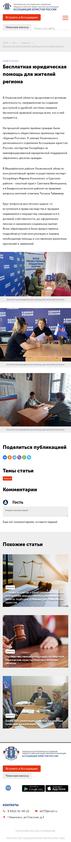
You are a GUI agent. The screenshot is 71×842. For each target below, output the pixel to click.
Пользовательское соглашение (35, 831)
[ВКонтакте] (5, 457)
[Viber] (19, 457)
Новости (7, 478)
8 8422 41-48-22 (18, 811)
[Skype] (29, 457)
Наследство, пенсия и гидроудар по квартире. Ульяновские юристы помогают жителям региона (35, 660)
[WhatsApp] (24, 457)
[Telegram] (14, 457)
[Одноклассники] (10, 457)
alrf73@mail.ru (48, 811)
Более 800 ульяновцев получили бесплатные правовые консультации (34, 722)
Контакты (11, 805)
